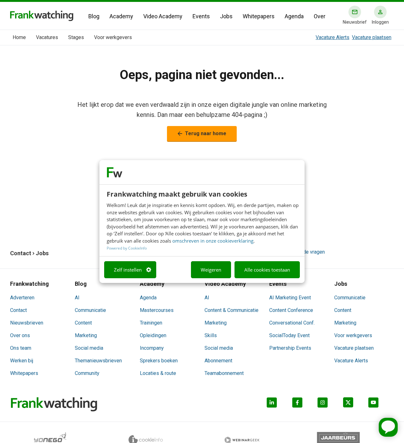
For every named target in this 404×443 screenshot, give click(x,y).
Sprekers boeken (159, 361)
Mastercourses (157, 310)
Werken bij (21, 361)
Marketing (86, 335)
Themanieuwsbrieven (98, 361)
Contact (18, 310)
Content (83, 323)
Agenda (294, 16)
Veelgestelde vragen (302, 252)
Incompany (152, 348)
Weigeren (211, 270)
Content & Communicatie (231, 310)
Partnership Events (290, 348)
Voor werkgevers (113, 37)
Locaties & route (158, 373)
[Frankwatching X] (356, 404)
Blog (93, 16)
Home (19, 37)
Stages (76, 37)
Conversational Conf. (292, 323)
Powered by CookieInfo (127, 248)
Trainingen (151, 323)
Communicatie (90, 310)
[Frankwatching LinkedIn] (279, 404)
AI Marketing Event (290, 298)
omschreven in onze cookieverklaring (212, 241)
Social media (89, 348)
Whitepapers (259, 16)
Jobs (226, 16)
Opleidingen (153, 335)
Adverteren (22, 298)
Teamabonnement (224, 373)
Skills (211, 335)
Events (201, 16)
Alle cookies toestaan (267, 270)
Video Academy (162, 16)
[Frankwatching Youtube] (381, 404)
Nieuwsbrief (355, 22)
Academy (121, 16)
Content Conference (291, 310)
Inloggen (380, 22)
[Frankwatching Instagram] (330, 404)
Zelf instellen (128, 270)
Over (319, 16)
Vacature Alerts (332, 37)
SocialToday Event (289, 335)
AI (77, 298)
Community (87, 373)
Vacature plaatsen (371, 37)
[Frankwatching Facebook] (305, 404)
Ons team (20, 348)
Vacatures (47, 37)
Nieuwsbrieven (26, 323)
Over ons (20, 335)
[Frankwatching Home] (41, 16)
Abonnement (218, 361)
